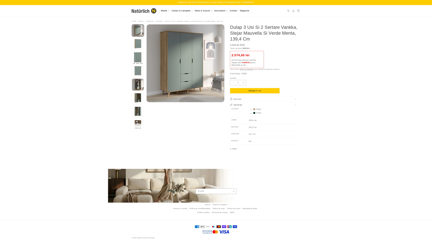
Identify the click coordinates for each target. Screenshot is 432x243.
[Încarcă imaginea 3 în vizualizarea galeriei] (138, 58)
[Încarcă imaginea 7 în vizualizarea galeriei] (138, 112)
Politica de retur (219, 208)
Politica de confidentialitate (199, 208)
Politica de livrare (233, 208)
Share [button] (234, 149)
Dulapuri (159, 21)
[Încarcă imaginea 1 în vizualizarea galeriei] (138, 30)
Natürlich (139, 237)
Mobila (141, 21)
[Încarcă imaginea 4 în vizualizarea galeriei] (138, 71)
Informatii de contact (220, 212)
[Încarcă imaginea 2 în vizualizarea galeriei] (138, 44)
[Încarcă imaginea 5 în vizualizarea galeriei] (138, 85)
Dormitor (149, 21)
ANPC (232, 212)
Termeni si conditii (180, 208)
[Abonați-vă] (233, 191)
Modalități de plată (250, 208)
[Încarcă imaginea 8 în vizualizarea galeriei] (138, 125)
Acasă (134, 21)
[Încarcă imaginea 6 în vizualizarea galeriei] (138, 98)
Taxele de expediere (246, 69)
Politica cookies (204, 212)
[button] (165, 10)
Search (207, 204)
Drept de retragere (220, 204)
